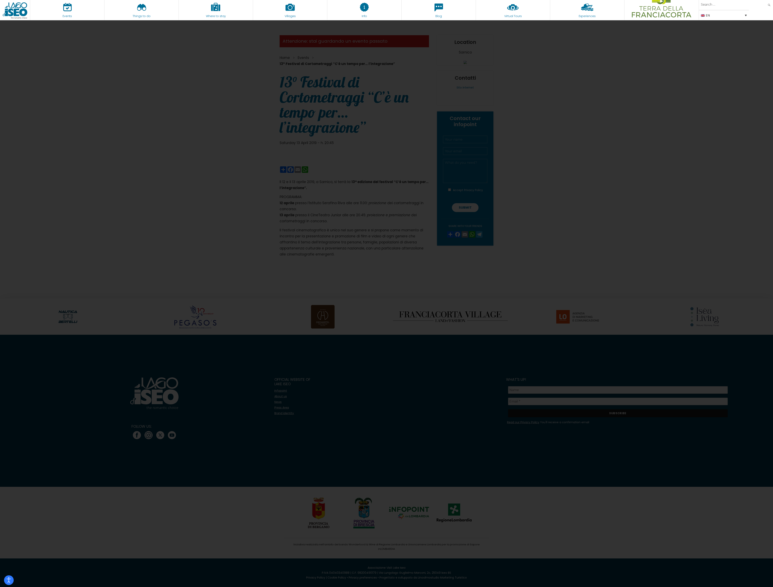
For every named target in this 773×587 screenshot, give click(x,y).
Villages (290, 16)
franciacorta (662, 16)
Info (364, 16)
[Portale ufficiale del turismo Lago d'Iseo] (15, 10)
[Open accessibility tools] (9, 580)
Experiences (587, 16)
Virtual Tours (513, 16)
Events (67, 16)
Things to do (142, 16)
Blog (438, 16)
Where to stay (216, 16)
